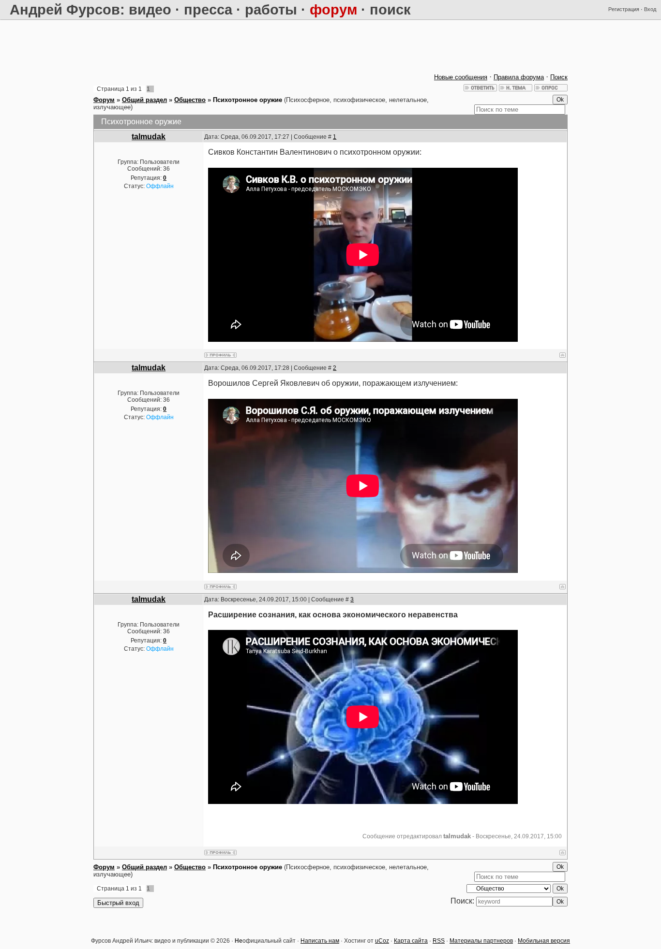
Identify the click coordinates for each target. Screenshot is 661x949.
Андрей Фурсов (65, 9)
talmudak (148, 136)
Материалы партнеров (481, 940)
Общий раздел (144, 99)
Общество (190, 99)
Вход (650, 9)
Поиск (559, 77)
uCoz (382, 940)
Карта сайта (411, 940)
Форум (104, 99)
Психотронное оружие (247, 99)
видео (150, 9)
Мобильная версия (544, 940)
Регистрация (623, 9)
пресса (208, 9)
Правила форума (519, 77)
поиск (390, 9)
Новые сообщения (460, 77)
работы (271, 9)
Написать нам (319, 940)
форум (333, 9)
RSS (439, 940)
